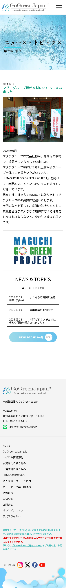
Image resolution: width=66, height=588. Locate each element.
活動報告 (8, 493)
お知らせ (8, 498)
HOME (6, 445)
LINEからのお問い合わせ (23, 427)
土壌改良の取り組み (14, 469)
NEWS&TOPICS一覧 (35, 337)
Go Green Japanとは (15, 451)
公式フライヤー (12, 516)
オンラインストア (13, 510)
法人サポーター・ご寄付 (17, 481)
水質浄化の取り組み (14, 463)
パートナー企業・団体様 (17, 487)
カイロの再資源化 (13, 457)
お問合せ (8, 504)
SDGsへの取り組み (14, 475)
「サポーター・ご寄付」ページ (27, 545)
